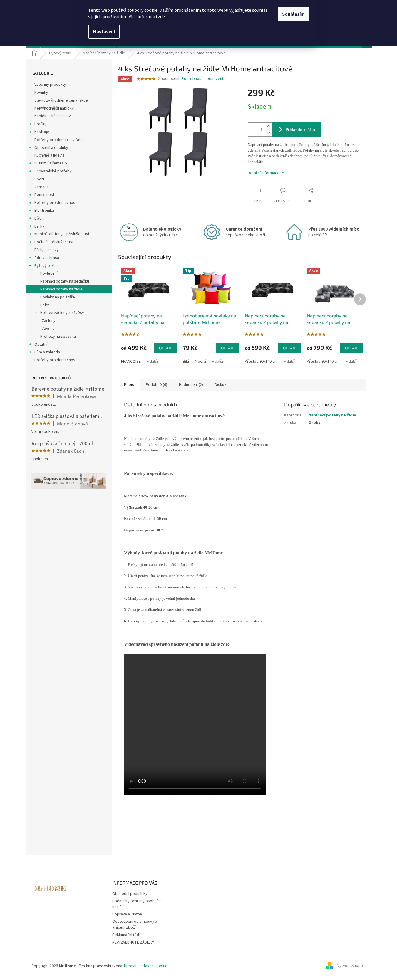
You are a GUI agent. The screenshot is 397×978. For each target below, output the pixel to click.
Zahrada (41, 187)
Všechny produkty (50, 85)
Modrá (200, 361)
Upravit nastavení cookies (147, 966)
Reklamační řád (125, 935)
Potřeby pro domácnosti (56, 203)
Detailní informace (263, 173)
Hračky (40, 124)
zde (161, 17)
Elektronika (44, 211)
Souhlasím (293, 14)
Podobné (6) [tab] (156, 385)
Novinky (41, 92)
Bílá (186, 361)
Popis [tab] (129, 385)
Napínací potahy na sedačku (64, 281)
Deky (44, 305)
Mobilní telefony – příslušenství (61, 234)
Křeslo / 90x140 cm (261, 361)
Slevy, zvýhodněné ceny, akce (61, 100)
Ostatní (40, 344)
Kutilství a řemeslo (50, 163)
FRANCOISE (131, 361)
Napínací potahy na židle (61, 289)
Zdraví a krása (46, 258)
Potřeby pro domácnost (55, 360)
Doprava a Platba (127, 914)
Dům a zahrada (47, 352)
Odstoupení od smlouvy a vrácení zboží (134, 924)
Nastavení (104, 31)
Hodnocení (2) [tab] (191, 385)
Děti (37, 218)
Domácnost (44, 195)
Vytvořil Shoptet (351, 966)
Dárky (39, 226)
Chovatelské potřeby (53, 171)
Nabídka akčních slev (52, 116)
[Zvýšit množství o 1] (269, 126)
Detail (165, 347)
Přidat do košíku (300, 129)
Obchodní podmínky (130, 894)
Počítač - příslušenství (53, 242)
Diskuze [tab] (222, 385)
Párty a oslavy (46, 250)
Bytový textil (45, 266)
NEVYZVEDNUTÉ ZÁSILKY (133, 942)
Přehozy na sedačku (58, 337)
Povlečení (49, 273)
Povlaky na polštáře (57, 297)
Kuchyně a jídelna (49, 155)
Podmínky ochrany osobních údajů (137, 904)
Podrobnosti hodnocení (202, 79)
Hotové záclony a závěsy (62, 313)
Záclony (49, 321)
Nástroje (41, 132)
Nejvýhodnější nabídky (54, 108)
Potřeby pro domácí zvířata (58, 140)
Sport (39, 179)
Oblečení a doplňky (51, 148)
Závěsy (48, 329)
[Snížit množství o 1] (269, 133)
